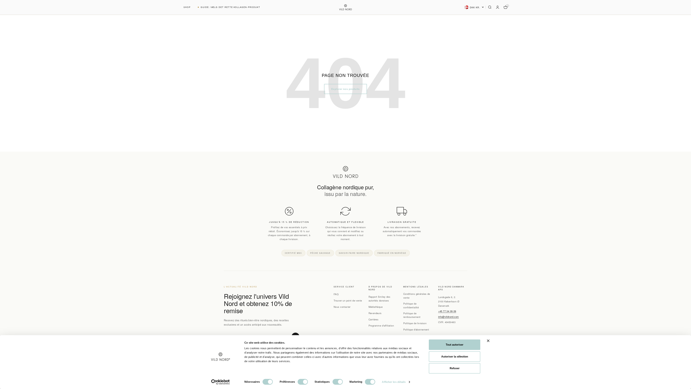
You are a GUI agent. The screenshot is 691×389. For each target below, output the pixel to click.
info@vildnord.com (448, 316)
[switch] (303, 382)
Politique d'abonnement (416, 329)
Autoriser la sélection (454, 356)
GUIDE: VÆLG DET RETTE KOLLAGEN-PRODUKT (230, 7)
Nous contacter (342, 306)
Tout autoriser (454, 344)
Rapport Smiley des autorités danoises (379, 298)
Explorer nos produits (345, 89)
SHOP (187, 7)
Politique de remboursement (411, 315)
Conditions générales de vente (416, 295)
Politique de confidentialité (411, 305)
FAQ (336, 294)
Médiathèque (376, 306)
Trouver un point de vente (348, 300)
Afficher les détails (394, 381)
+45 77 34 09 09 (447, 311)
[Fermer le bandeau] (488, 340)
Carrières (374, 319)
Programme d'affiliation (381, 325)
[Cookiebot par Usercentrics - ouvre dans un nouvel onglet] (220, 382)
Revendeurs (375, 313)
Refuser (455, 368)
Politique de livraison (414, 323)
